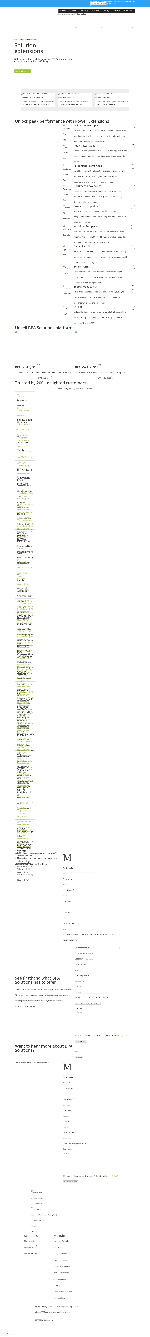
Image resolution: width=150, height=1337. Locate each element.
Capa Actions (58, 1247)
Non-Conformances (61, 1273)
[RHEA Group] (23, 465)
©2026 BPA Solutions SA (44, 1320)
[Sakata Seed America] (25, 415)
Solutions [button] (62, 11)
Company (106, 11)
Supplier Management (62, 1298)
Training (56, 1285)
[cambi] (20, 576)
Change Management (61, 1254)
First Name (68, 879)
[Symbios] (25, 446)
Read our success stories (75, 850)
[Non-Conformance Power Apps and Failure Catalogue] (39, 170)
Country (67, 912)
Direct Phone (69, 923)
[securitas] (22, 438)
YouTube (34, 1231)
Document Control (60, 1241)
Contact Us (116, 11)
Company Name (83, 975)
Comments (80, 1008)
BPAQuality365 (30, 1240)
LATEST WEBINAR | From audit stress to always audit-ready (112, 1)
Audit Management (60, 1279)
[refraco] (21, 534)
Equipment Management (62, 1292)
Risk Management (60, 1260)
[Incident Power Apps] (25, 127)
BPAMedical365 (30, 1247)
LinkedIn (34, 1226)
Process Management (61, 1266)
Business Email (70, 868)
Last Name (68, 890)
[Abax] (20, 548)
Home (16, 39)
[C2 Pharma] (25, 537)
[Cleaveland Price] (25, 473)
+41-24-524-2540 (37, 1220)
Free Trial (125, 11)
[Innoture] (21, 479)
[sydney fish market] (25, 844)
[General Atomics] (25, 584)
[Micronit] (21, 396)
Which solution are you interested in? (92, 997)
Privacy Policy (111, 934)
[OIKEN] (25, 786)
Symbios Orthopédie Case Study (25, 1006)
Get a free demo (21, 71)
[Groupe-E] (22, 783)
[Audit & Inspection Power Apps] (29, 175)
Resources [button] (95, 11)
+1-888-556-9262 (37, 1204)
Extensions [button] (73, 11)
